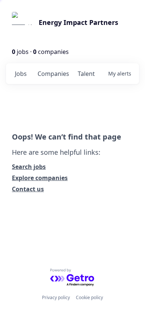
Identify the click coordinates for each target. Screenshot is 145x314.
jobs (21, 74)
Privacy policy (56, 297)
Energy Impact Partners (78, 22)
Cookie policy (89, 297)
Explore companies (40, 178)
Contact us (28, 189)
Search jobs (29, 167)
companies (53, 74)
